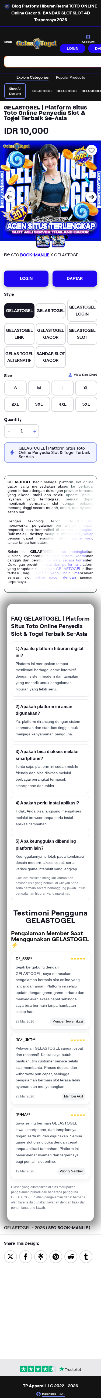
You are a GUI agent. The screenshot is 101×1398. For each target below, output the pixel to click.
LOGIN (72, 48)
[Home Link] (36, 43)
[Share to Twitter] (10, 1256)
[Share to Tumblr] (85, 1256)
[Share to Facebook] (25, 1256)
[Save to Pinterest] (55, 1256)
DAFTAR (75, 278)
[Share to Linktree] (40, 1256)
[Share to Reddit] (70, 1256)
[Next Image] (91, 196)
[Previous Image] (9, 196)
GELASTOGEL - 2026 (47, 1227)
